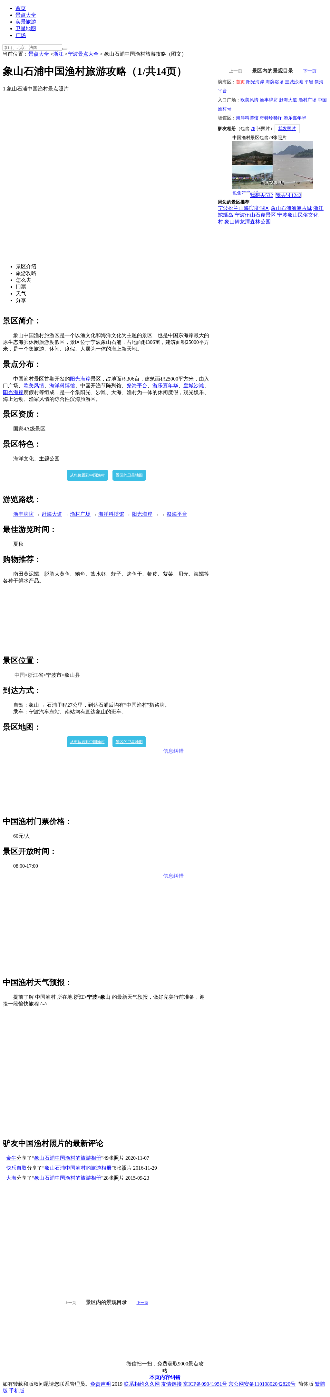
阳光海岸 (80, 379)
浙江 (58, 54)
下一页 (142, 1302)
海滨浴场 (275, 82)
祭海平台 (137, 385)
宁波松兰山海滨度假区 (243, 208)
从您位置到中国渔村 (87, 475)
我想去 (261, 195)
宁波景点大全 (83, 54)
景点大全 (25, 15)
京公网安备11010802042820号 (262, 1384)
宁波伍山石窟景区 (255, 215)
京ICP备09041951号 (205, 1384)
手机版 (16, 1390)
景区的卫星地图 (129, 475)
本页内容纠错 (165, 1377)
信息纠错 (173, 751)
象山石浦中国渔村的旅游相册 (67, 1158)
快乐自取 (16, 1168)
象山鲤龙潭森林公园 (247, 221)
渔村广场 (80, 514)
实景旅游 (25, 21)
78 (253, 128)
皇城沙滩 (193, 385)
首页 (20, 8)
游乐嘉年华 (165, 385)
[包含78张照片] (272, 165)
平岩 (308, 82)
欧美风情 (34, 385)
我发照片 (287, 128)
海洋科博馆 (62, 385)
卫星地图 (25, 28)
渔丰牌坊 (23, 514)
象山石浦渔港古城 (291, 208)
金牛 (11, 1158)
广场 (20, 35)
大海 (11, 1178)
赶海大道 (52, 514)
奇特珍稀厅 (271, 118)
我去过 (288, 195)
